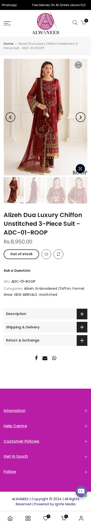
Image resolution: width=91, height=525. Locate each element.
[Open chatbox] (81, 491)
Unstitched (48, 294)
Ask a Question (17, 270)
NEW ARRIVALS (25, 294)
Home (8, 44)
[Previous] (10, 117)
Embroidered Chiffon (53, 288)
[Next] (80, 117)
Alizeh (29, 288)
